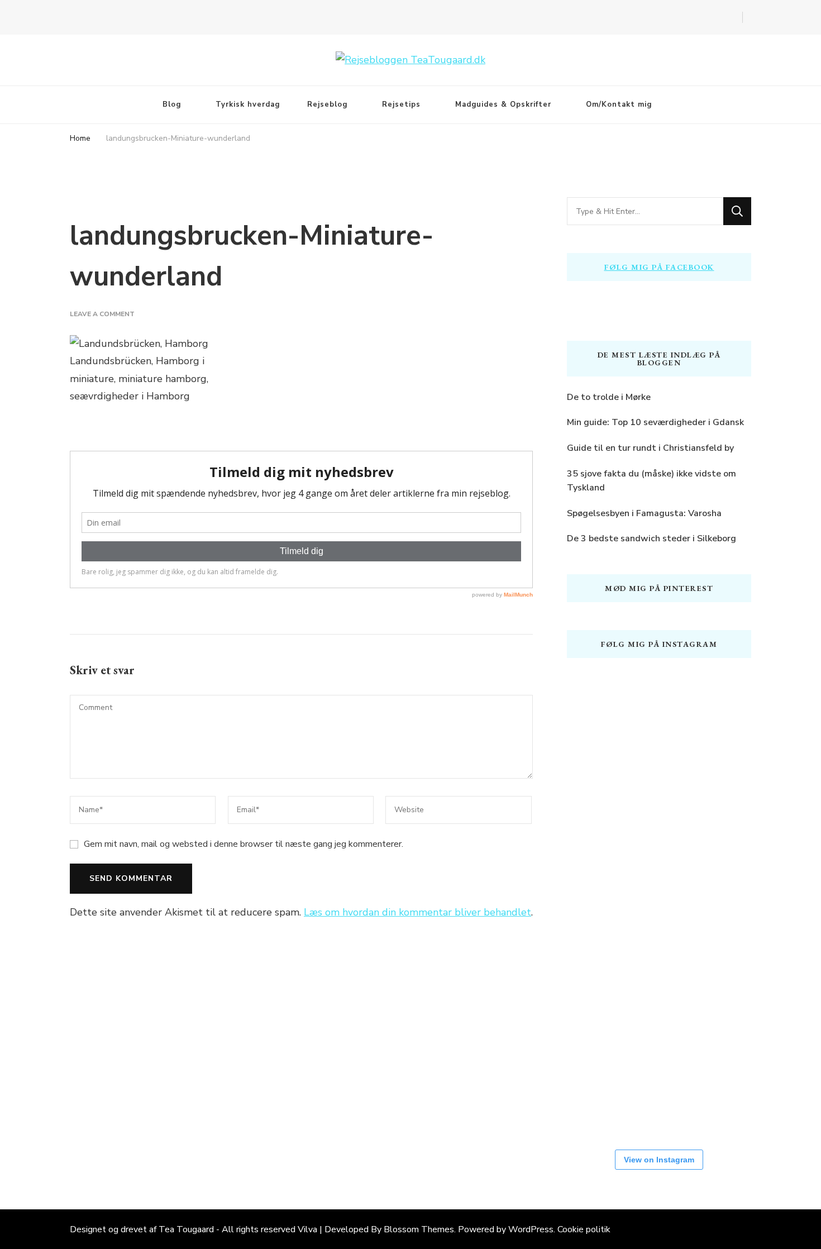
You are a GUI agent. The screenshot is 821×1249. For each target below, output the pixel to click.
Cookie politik (583, 1229)
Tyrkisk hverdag (248, 104)
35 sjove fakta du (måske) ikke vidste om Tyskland (651, 481)
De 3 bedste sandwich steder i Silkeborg (651, 538)
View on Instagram (659, 1159)
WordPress (530, 1229)
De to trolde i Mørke (609, 397)
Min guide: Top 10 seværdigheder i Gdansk (655, 422)
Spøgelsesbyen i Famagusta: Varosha (644, 513)
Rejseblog (327, 104)
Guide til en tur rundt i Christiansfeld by (650, 448)
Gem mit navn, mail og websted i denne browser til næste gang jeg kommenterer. (243, 844)
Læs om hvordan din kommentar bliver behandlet (417, 912)
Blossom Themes (419, 1229)
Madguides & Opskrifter (503, 104)
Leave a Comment (102, 313)
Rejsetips (401, 104)
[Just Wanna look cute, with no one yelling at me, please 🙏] (600, 1096)
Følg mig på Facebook (659, 267)
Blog (172, 104)
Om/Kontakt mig (619, 104)
